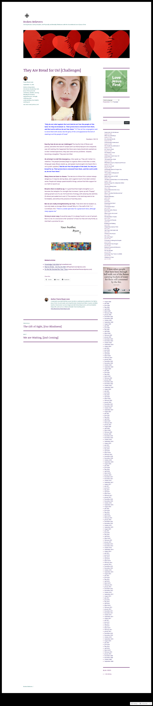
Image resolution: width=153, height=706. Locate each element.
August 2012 (107, 596)
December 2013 (108, 566)
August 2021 (107, 411)
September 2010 (108, 639)
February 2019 (108, 454)
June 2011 (107, 622)
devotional (26, 89)
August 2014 (107, 551)
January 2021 (107, 424)
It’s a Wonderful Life (109, 139)
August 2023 (107, 369)
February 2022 (108, 400)
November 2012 (108, 590)
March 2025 (107, 333)
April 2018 (107, 471)
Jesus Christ (26, 91)
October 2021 (108, 408)
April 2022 (107, 396)
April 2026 (107, 309)
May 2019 (106, 449)
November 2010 (108, 635)
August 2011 (107, 618)
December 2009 (108, 655)
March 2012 (107, 605)
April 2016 (107, 514)
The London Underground (111, 173)
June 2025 (107, 328)
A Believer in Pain (109, 257)
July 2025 (106, 326)
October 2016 (108, 503)
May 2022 (106, 395)
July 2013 (106, 575)
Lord (37, 104)
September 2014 (108, 549)
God (37, 89)
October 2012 (108, 592)
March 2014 (107, 560)
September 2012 (108, 594)
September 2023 (108, 367)
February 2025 (108, 335)
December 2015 (108, 521)
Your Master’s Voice (109, 152)
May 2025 (106, 329)
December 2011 (108, 611)
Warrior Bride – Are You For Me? (55, 267)
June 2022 (107, 393)
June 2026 (107, 305)
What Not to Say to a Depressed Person (115, 162)
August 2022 (107, 389)
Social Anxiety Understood (111, 142)
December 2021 (108, 404)
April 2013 (107, 581)
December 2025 (108, 316)
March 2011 (107, 628)
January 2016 (107, 519)
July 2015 (106, 531)
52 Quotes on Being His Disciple (112, 240)
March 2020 (107, 430)
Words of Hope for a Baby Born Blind (114, 183)
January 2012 (107, 609)
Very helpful (35, 100)
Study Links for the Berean (111, 132)
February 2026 (108, 313)
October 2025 (108, 320)
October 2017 (108, 480)
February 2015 (108, 540)
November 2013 (108, 568)
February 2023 (108, 378)
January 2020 (107, 434)
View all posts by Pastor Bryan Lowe (60, 308)
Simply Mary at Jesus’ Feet (111, 227)
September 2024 (108, 344)
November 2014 (108, 546)
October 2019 (108, 439)
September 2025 (108, 322)
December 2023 (108, 361)
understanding (27, 100)
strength (35, 96)
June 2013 (107, 577)
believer (25, 87)
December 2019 (108, 436)
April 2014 (107, 559)
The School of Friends (110, 220)
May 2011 (106, 624)
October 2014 (108, 547)
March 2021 (107, 421)
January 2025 (107, 337)
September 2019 (108, 441)
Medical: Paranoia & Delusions (112, 247)
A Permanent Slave (109, 206)
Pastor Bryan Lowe (28, 82)
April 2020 (107, 428)
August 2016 (107, 506)
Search (105, 120)
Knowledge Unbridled (52, 264)
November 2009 (108, 657)
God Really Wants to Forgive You (113, 169)
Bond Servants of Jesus (110, 210)
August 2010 (107, 641)
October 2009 (108, 659)
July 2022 (106, 391)
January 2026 (107, 314)
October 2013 (108, 570)
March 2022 (107, 398)
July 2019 (106, 445)
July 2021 (106, 413)
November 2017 (108, 478)
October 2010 (108, 637)
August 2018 (107, 464)
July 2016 (106, 508)
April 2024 (107, 354)
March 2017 (107, 493)
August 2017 (107, 484)
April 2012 (107, 603)
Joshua (34, 104)
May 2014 (106, 557)
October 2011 (108, 614)
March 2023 (107, 376)
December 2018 (108, 456)
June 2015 (107, 532)
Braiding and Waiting (109, 223)
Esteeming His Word (109, 203)
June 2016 (107, 510)
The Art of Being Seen (110, 186)
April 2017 (107, 491)
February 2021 (108, 423)
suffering (25, 98)
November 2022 (108, 383)
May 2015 (106, 534)
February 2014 (108, 562)
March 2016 (107, 516)
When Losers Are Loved (110, 213)
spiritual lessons (27, 96)
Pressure (106, 200)
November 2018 (108, 458)
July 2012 (106, 598)
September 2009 (108, 661)
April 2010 (107, 648)
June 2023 (107, 372)
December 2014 (108, 544)
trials (30, 98)
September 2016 (108, 505)
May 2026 (106, 307)
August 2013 (107, 573)
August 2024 (107, 346)
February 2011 (108, 629)
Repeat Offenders (109, 196)
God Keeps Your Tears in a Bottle (113, 254)
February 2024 (108, 357)
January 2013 (107, 587)
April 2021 (107, 419)
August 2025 (107, 324)
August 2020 (107, 426)
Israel (30, 104)
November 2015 (108, 523)
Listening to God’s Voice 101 (111, 156)
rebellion (31, 92)
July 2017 (106, 486)
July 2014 (106, 553)
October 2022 (108, 385)
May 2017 (106, 490)
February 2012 (108, 607)
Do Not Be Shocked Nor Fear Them (56, 269)
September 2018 (108, 462)
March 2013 (107, 583)
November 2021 (108, 406)
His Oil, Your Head (109, 166)
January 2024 (107, 359)
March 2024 (107, 355)
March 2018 (107, 473)
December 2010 (108, 633)
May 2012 (106, 601)
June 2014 (107, 555)
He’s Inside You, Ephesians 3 (112, 146)
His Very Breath (108, 250)
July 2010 (106, 642)
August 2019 (107, 443)
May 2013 (106, 579)
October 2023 (108, 365)
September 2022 (108, 387)
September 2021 (108, 410)
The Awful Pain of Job (110, 159)
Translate (115, 102)
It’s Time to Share (109, 149)
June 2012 (107, 600)
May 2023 (106, 374)
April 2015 (107, 536)
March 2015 (107, 538)
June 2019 (107, 447)
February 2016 (108, 518)
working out (26, 102)
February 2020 (108, 432)
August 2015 (107, 529)
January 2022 (107, 402)
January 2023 (107, 380)
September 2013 (108, 572)
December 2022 (108, 382)
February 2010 (108, 652)
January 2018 (107, 475)
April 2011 (107, 626)
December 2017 (108, 477)
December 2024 (108, 339)
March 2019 (107, 452)
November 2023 (108, 363)
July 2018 (106, 465)
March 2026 (107, 311)
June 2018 (107, 467)
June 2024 (107, 350)
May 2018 (106, 469)
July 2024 (106, 348)
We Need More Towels (110, 216)
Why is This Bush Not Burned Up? (113, 193)
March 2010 (107, 650)
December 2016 (108, 499)
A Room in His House (110, 233)
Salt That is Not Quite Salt (111, 230)
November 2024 (108, 341)
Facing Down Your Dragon (111, 244)
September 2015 (108, 527)
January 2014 (107, 564)
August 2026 (107, 301)
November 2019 (108, 437)
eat (24, 104)
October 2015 (108, 525)
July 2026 (106, 303)
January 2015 (107, 542)
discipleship (33, 89)
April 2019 (107, 450)
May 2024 (106, 352)
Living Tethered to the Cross (112, 190)
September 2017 (108, 482)
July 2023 (106, 370)
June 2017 (107, 488)
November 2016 (108, 501)
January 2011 (107, 631)
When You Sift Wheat (110, 135)
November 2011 (108, 613)
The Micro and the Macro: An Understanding (116, 179)
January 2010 (107, 654)
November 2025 (108, 318)
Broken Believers (33, 21)
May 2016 (106, 512)
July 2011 (106, 620)
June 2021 (107, 415)
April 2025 (107, 331)
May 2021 (106, 417)
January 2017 (107, 497)
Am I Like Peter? (108, 237)
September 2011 (108, 616)
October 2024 (108, 342)
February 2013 (108, 585)
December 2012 (108, 588)
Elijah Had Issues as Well (111, 176)
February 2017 (108, 495)
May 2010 (106, 646)
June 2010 (107, 644)
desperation (31, 87)
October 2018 (108, 460)
